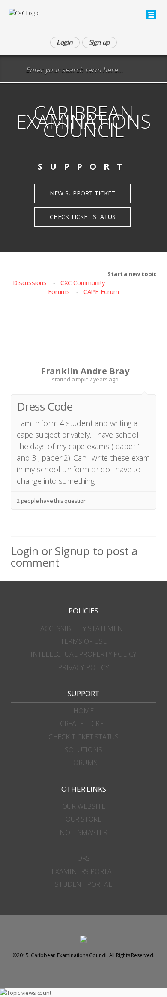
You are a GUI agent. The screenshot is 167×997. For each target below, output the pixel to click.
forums (84, 762)
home (83, 711)
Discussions (30, 282)
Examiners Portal (83, 871)
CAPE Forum (101, 291)
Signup (72, 551)
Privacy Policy (83, 667)
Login (25, 551)
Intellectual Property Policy (83, 654)
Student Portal (83, 884)
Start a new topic (131, 274)
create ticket (83, 723)
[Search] (15, 70)
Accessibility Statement (83, 628)
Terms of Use (83, 641)
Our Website (83, 806)
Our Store (83, 819)
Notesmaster (83, 832)
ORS (83, 858)
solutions (83, 750)
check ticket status (83, 737)
